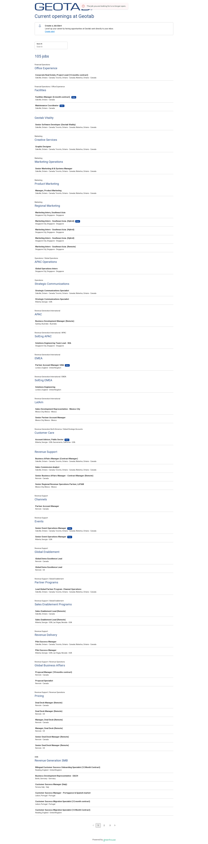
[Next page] (114, 825)
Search (39, 44)
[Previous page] (93, 825)
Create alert (50, 31)
